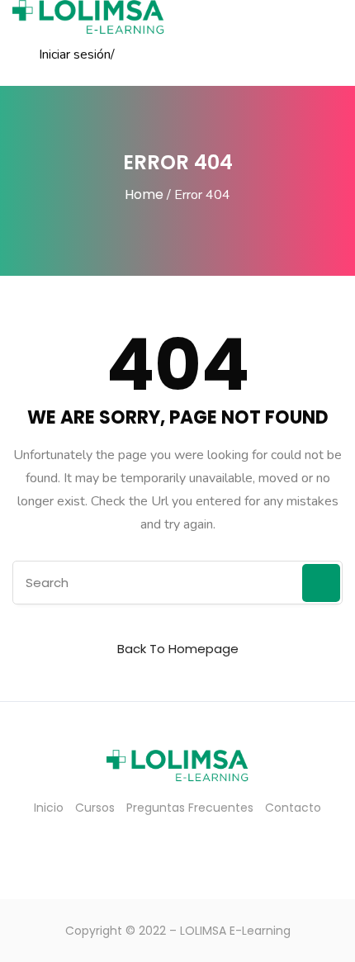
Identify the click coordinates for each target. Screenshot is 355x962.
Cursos (95, 807)
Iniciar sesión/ (77, 54)
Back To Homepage (178, 648)
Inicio (49, 807)
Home (144, 194)
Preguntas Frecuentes (189, 807)
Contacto (293, 807)
